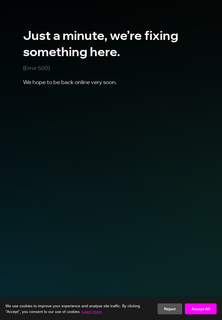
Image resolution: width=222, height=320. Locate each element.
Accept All (200, 309)
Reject (170, 309)
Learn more (92, 311)
